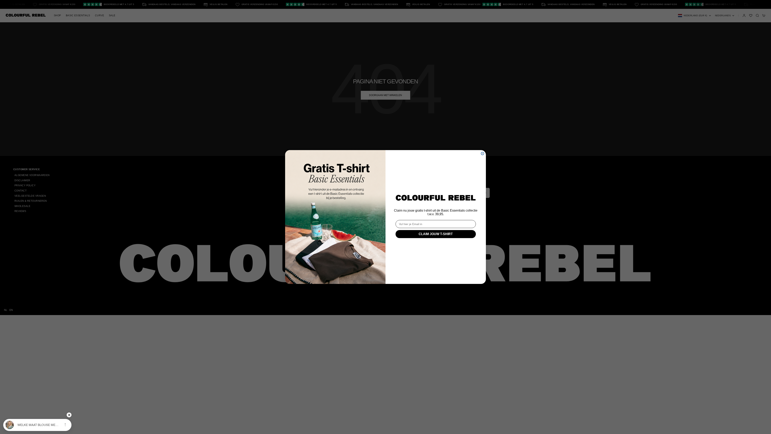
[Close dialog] (482, 153)
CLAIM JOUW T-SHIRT (436, 234)
